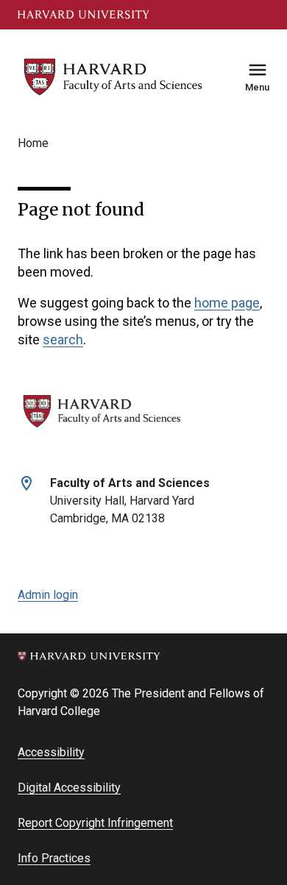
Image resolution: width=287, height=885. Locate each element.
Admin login (48, 595)
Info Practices (54, 858)
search (63, 339)
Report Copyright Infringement (95, 823)
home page (227, 302)
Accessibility (51, 752)
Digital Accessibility (69, 788)
